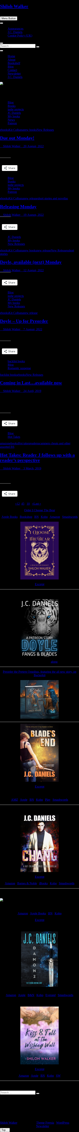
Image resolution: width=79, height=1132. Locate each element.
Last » (37, 503)
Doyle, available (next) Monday (31, 262)
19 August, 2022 (33, 214)
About (11, 59)
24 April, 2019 (32, 391)
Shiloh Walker (14, 6)
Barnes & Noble (27, 883)
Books (12, 106)
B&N (31, 995)
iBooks (43, 883)
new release (30, 198)
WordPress (62, 1122)
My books (14, 116)
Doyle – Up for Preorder (24, 321)
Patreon (12, 123)
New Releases (45, 129)
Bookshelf (14, 63)
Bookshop (26, 516)
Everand (50, 995)
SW (58, 1075)
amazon (4, 443)
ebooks (4, 129)
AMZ (14, 799)
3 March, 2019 (32, 468)
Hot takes (24, 443)
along (54, 661)
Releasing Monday (18, 206)
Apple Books (10, 516)
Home (11, 56)
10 (28, 503)
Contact (12, 70)
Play (47, 799)
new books (30, 129)
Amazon (55, 516)
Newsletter (14, 73)
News (11, 119)
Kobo (44, 516)
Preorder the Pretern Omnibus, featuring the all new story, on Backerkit (39, 673)
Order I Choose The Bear (39, 510)
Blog (11, 66)
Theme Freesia (45, 1122)
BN (36, 516)
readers (34, 443)
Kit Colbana (16, 129)
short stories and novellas (53, 198)
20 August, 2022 (33, 146)
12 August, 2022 (33, 270)
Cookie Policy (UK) (20, 35)
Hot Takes (14, 436)
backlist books (16, 361)
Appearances (15, 28)
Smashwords (70, 516)
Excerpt (39, 584)
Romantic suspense (19, 368)
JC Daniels (14, 112)
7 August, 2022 (32, 329)
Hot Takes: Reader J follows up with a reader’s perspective (37, 457)
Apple (23, 799)
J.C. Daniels (15, 32)
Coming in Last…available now (31, 382)
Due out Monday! (17, 137)
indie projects (16, 109)
